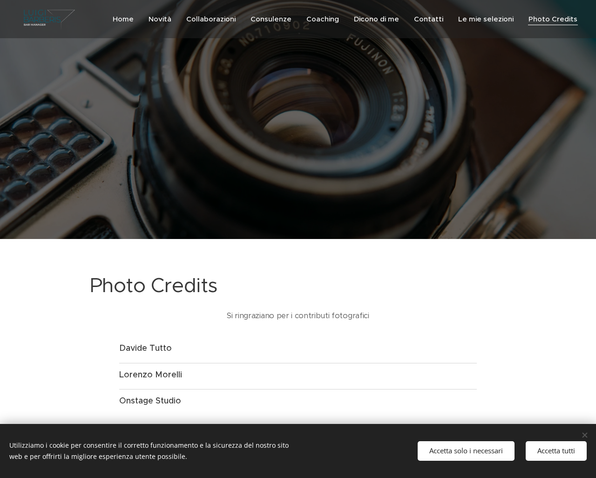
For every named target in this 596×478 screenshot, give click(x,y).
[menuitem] (125, 19)
